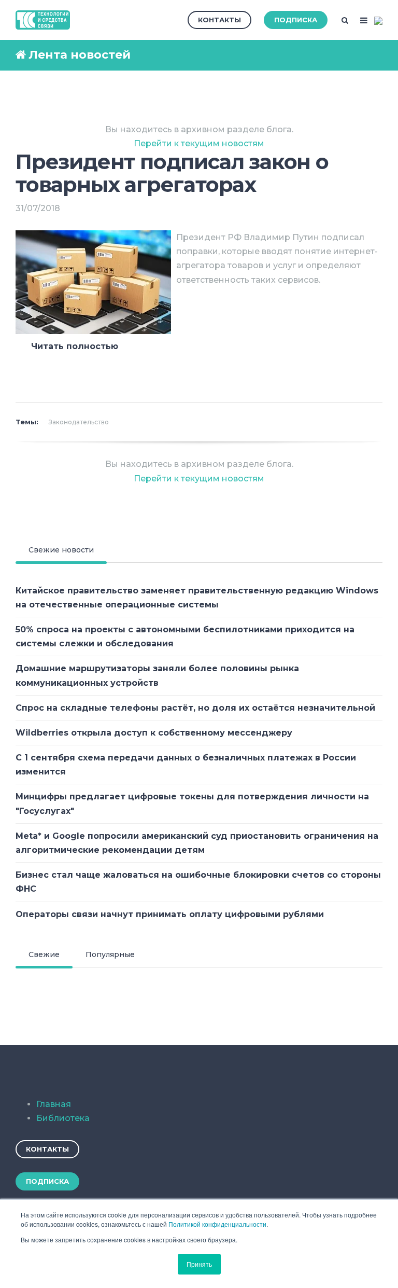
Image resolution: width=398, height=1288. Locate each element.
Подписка (295, 20)
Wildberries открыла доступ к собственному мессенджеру (154, 733)
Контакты (219, 20)
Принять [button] (199, 1263)
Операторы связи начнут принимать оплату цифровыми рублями (170, 914)
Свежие (44, 954)
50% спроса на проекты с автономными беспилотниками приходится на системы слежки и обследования (185, 636)
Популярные (110, 954)
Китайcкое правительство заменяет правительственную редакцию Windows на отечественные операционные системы (197, 598)
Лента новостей (80, 55)
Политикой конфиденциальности (217, 1224)
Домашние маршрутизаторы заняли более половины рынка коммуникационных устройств (157, 675)
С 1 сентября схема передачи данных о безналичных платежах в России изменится (186, 765)
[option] (199, 364)
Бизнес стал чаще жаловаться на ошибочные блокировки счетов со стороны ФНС (198, 882)
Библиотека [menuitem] (63, 1118)
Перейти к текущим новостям (199, 143)
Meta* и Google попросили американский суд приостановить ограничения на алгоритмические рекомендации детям (197, 843)
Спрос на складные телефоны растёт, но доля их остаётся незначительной (195, 708)
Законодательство (79, 422)
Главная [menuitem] (53, 1104)
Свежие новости (61, 550)
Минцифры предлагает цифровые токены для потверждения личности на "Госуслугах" (192, 803)
